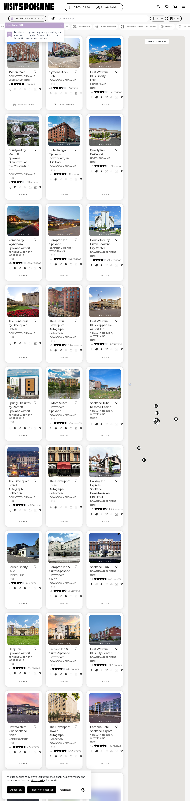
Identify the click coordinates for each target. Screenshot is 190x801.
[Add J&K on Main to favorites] (35, 71)
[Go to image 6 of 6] (68, 66)
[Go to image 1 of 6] (59, 66)
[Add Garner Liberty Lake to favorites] (35, 566)
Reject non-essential (41, 789)
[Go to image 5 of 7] (106, 66)
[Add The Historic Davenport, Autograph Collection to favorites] (76, 320)
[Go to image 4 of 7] (23, 66)
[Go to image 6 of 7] (108, 66)
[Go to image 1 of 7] (99, 66)
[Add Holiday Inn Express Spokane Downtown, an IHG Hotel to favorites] (117, 480)
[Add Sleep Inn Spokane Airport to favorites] (35, 648)
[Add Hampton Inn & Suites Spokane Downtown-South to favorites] (76, 566)
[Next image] (35, 54)
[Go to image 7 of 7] (28, 66)
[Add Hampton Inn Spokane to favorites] (76, 239)
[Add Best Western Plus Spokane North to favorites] (35, 726)
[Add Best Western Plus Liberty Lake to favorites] (117, 71)
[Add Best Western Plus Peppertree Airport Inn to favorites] (117, 320)
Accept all (16, 789)
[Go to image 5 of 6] (66, 66)
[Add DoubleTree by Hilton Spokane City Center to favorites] (117, 239)
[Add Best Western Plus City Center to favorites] (117, 648)
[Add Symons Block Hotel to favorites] (76, 71)
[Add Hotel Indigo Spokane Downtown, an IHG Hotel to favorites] (76, 149)
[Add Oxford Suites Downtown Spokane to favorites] (76, 402)
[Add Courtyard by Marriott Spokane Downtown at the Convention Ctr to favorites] (35, 149)
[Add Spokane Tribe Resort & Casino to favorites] (117, 402)
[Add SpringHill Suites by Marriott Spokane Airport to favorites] (35, 402)
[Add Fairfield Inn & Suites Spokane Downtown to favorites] (76, 648)
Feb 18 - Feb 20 (82, 7)
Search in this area (156, 41)
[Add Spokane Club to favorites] (117, 566)
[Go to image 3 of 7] (21, 66)
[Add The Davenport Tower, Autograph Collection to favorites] (76, 726)
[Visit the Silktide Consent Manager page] (83, 789)
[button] (144, 459)
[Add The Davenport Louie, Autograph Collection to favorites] (76, 480)
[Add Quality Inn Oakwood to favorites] (117, 149)
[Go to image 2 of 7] (19, 66)
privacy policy (37, 780)
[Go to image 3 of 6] (63, 66)
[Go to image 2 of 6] (61, 66)
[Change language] (159, 7)
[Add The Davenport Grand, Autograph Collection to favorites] (35, 480)
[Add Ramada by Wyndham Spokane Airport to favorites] (35, 239)
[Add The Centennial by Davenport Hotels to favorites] (35, 320)
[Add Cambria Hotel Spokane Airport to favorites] (117, 726)
